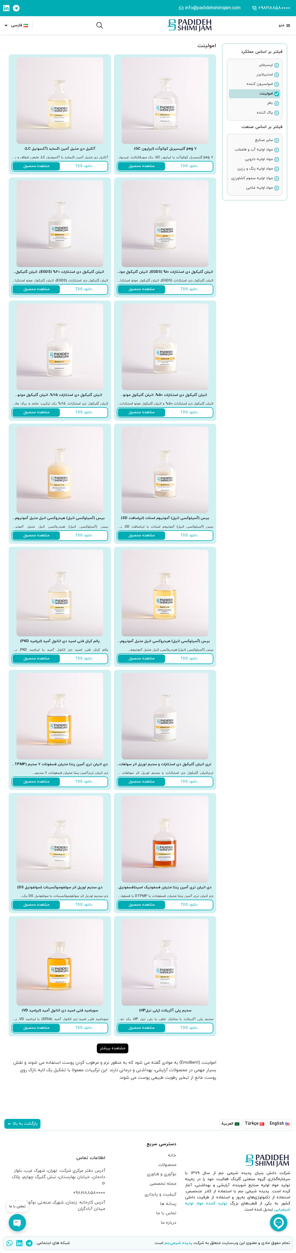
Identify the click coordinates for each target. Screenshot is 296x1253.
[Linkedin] (6, 8)
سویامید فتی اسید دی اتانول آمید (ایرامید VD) (60, 1010)
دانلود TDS (188, 166)
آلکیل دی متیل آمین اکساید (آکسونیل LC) (60, 148)
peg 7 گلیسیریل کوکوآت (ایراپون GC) (165, 148)
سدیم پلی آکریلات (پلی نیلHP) (165, 1010)
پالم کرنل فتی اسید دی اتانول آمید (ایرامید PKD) (60, 641)
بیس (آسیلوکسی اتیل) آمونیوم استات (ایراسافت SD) (165, 518)
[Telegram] (16, 8)
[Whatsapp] (9, 1243)
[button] (112, 1048)
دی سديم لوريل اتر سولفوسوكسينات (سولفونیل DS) (60, 887)
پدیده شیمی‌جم (178, 1243)
